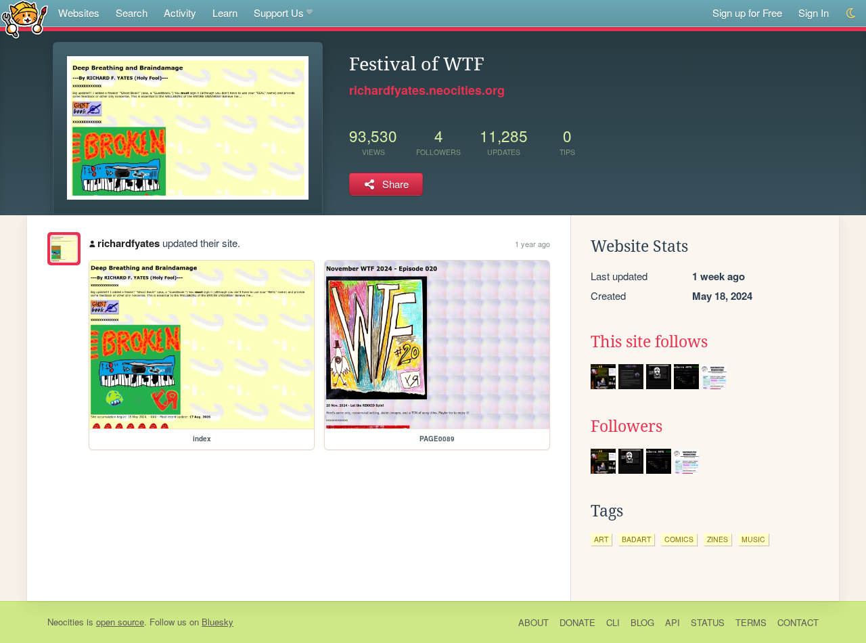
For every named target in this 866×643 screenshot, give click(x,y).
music (753, 539)
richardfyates (128, 243)
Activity (180, 12)
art (601, 539)
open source (120, 621)
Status (708, 622)
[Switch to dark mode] (851, 13)
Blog (642, 622)
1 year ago (532, 243)
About (533, 622)
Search (131, 12)
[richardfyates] (64, 249)
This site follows (649, 342)
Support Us (279, 12)
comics (678, 539)
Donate (577, 622)
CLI (613, 622)
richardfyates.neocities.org (427, 90)
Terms (751, 622)
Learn (224, 12)
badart (636, 539)
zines (717, 539)
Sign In (813, 12)
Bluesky (217, 621)
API (672, 622)
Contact (798, 622)
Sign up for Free (747, 12)
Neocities (65, 621)
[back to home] (24, 19)
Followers (626, 426)
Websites (78, 12)
